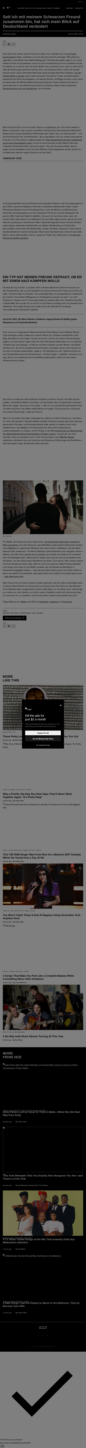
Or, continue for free (43, 745)
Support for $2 (43, 733)
